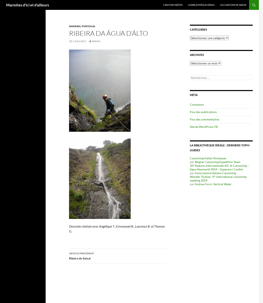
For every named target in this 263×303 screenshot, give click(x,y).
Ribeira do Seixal (81, 256)
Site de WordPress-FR (204, 126)
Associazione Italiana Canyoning (215, 173)
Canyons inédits (173, 4)
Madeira (75, 26)
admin (96, 41)
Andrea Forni (203, 184)
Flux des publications (203, 112)
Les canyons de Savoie (233, 4)
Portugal (88, 26)
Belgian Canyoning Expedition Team (217, 162)
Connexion (197, 104)
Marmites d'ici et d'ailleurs (27, 5)
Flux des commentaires (204, 119)
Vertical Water (222, 184)
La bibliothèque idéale (201, 4)
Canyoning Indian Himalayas (208, 158)
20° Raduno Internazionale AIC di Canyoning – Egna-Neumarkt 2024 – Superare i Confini (219, 167)
